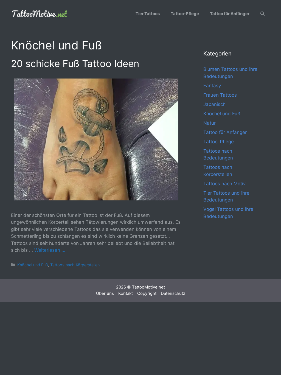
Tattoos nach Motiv (224, 183)
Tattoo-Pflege (185, 13)
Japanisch (214, 104)
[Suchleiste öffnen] (262, 13)
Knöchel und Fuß (32, 264)
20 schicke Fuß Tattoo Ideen (75, 63)
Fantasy (212, 85)
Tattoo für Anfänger (229, 13)
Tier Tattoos (148, 13)
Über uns (105, 293)
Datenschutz (173, 293)
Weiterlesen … (49, 250)
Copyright (146, 293)
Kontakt (125, 293)
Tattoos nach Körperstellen (75, 264)
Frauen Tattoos (220, 95)
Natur (209, 123)
